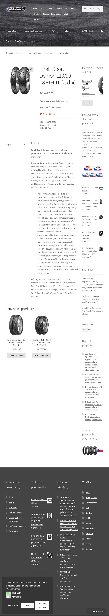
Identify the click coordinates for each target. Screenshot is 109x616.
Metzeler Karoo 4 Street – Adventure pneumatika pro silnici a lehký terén (93, 378)
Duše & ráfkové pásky (34, 30)
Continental (91, 502)
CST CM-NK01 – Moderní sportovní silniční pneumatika (93, 417)
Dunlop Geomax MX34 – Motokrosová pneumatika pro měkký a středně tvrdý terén (94, 392)
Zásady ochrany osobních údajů (55, 14)
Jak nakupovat (62, 8)
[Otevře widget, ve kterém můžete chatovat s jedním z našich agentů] (96, 611)
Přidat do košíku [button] (16, 355)
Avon (88, 492)
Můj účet (36, 14)
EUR (89, 330)
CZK (84, 330)
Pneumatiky (11, 30)
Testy (8, 41)
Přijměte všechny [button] (42, 605)
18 (46, 128)
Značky (18, 41)
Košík (73, 8)
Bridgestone (91, 497)
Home (35, 8)
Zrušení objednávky (17, 526)
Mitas (88, 538)
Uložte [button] (28, 605)
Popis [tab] (8, 144)
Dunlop (89, 513)
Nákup (67, 30)
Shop (43, 8)
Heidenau (90, 518)
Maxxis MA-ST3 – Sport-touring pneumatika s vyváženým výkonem (67, 592)
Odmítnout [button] (13, 605)
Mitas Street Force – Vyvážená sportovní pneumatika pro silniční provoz (93, 406)
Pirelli (50, 128)
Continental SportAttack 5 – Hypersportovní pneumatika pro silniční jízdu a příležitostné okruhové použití (92, 362)
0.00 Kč (89, 30)
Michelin (89, 533)
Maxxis (89, 523)
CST (87, 508)
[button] (31, 69)
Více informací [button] (13, 589)
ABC (54, 30)
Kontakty (36, 19)
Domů (11, 53)
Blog (50, 8)
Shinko (89, 549)
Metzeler (90, 528)
